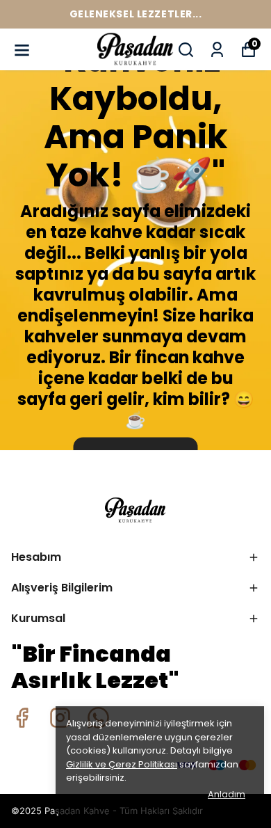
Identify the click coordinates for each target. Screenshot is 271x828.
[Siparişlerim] (217, 49)
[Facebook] (22, 718)
